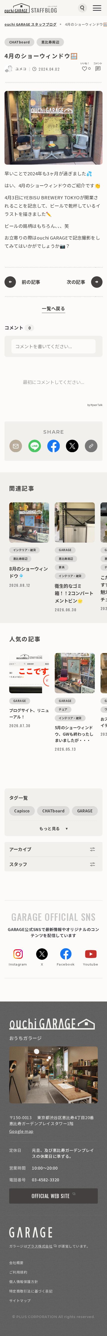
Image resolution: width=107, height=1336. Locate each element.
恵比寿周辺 (50, 41)
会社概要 (16, 1262)
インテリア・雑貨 (24, 550)
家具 (61, 567)
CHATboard (19, 41)
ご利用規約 (18, 1272)
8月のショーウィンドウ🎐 (25, 504)
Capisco (22, 810)
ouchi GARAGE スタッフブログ (30, 24)
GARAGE (85, 810)
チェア (63, 709)
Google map (21, 1131)
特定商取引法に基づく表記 (31, 1291)
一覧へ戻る (53, 308)
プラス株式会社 (40, 1246)
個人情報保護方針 (23, 1281)
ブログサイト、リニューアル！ (28, 655)
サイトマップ (20, 1300)
